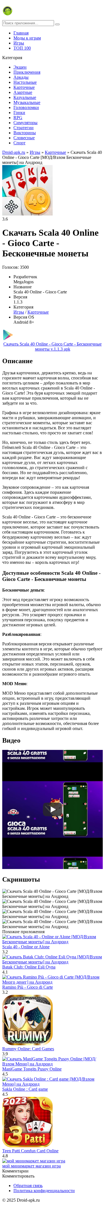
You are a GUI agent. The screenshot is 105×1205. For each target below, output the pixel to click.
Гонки (19, 112)
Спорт (19, 142)
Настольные (25, 82)
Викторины (24, 132)
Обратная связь (28, 1185)
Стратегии (23, 127)
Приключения (26, 72)
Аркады (21, 77)
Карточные (24, 87)
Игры (18, 43)
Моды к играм (27, 38)
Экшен (20, 67)
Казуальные (24, 97)
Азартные (22, 92)
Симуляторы (25, 122)
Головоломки (26, 107)
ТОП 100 (22, 48)
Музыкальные (26, 102)
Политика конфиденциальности (44, 1190)
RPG (17, 117)
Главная (21, 33)
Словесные (24, 137)
